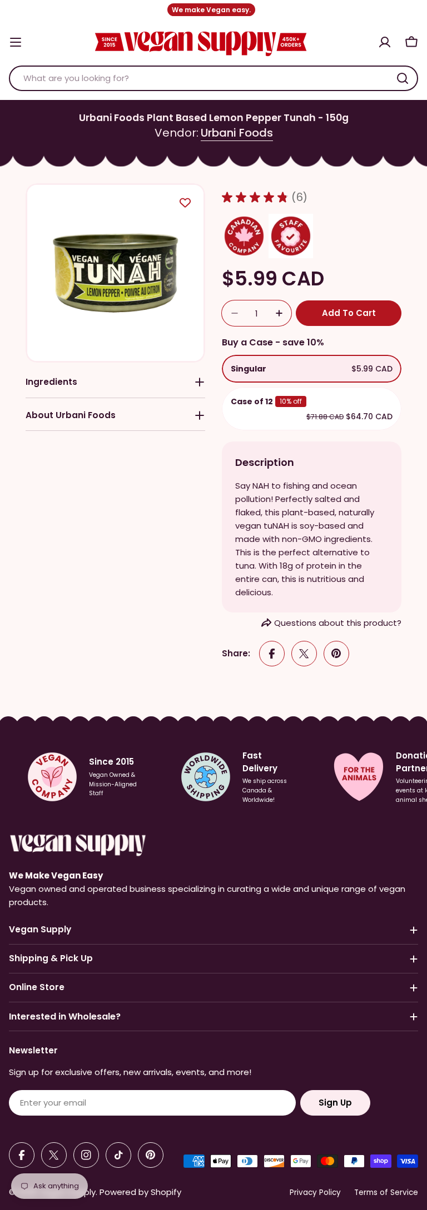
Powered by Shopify (140, 1192)
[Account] (384, 42)
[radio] (311, 369)
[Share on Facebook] (272, 653)
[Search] (402, 78)
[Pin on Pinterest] (336, 653)
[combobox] (213, 78)
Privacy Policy (315, 1192)
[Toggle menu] (15, 42)
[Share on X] (304, 653)
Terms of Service (386, 1192)
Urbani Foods (237, 132)
